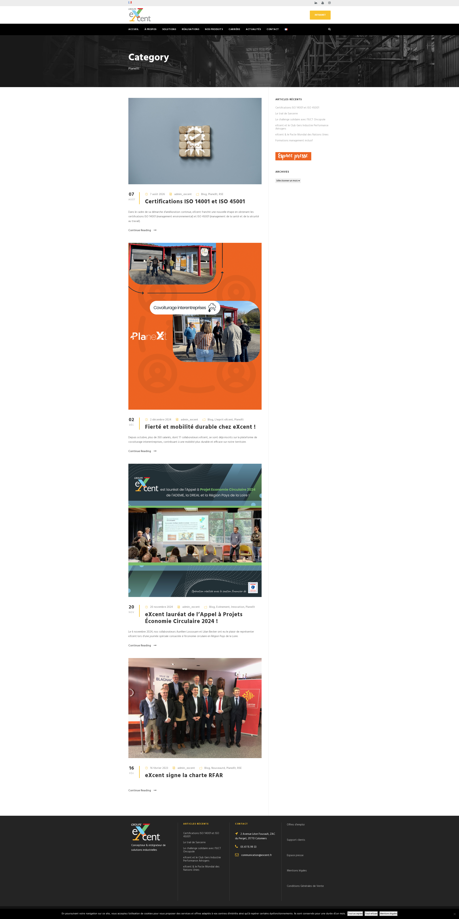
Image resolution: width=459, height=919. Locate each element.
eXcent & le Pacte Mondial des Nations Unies (301, 135)
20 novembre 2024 (161, 607)
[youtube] (322, 3)
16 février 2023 (159, 768)
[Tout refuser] (454, 914)
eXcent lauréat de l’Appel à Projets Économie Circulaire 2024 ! (194, 618)
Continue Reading (139, 230)
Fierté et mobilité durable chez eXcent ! (200, 427)
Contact (273, 29)
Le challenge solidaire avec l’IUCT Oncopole (300, 119)
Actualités (253, 29)
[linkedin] (316, 3)
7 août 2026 (157, 194)
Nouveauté (218, 768)
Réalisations (190, 29)
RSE (221, 194)
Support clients (296, 840)
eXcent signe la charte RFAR (184, 775)
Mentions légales (297, 871)
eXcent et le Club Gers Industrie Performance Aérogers (301, 127)
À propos (151, 29)
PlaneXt (212, 194)
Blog (204, 194)
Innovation (237, 607)
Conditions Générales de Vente (305, 886)
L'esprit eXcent (224, 420)
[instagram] (329, 3)
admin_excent (183, 194)
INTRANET (320, 15)
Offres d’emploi (296, 825)
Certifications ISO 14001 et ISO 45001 (195, 201)
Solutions (169, 29)
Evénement (223, 607)
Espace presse (295, 855)
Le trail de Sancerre (286, 114)
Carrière (234, 29)
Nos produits (214, 29)
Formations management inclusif (294, 140)
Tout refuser (371, 914)
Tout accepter (355, 914)
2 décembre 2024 (160, 420)
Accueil (133, 29)
